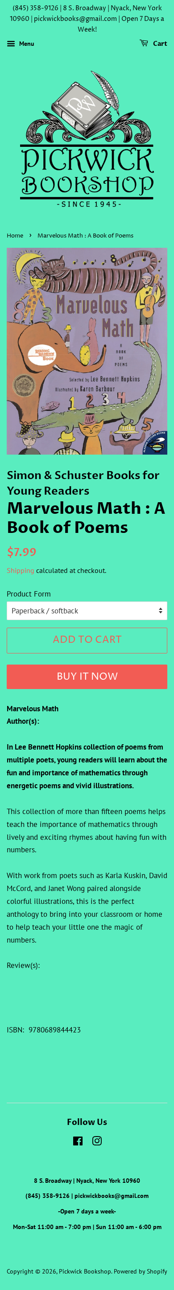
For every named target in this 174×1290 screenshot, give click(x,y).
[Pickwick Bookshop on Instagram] (97, 1142)
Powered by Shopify (140, 1271)
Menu (25, 44)
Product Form (29, 594)
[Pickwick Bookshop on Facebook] (78, 1142)
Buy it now (87, 677)
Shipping (20, 570)
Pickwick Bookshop (85, 1271)
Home (15, 236)
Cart (159, 44)
